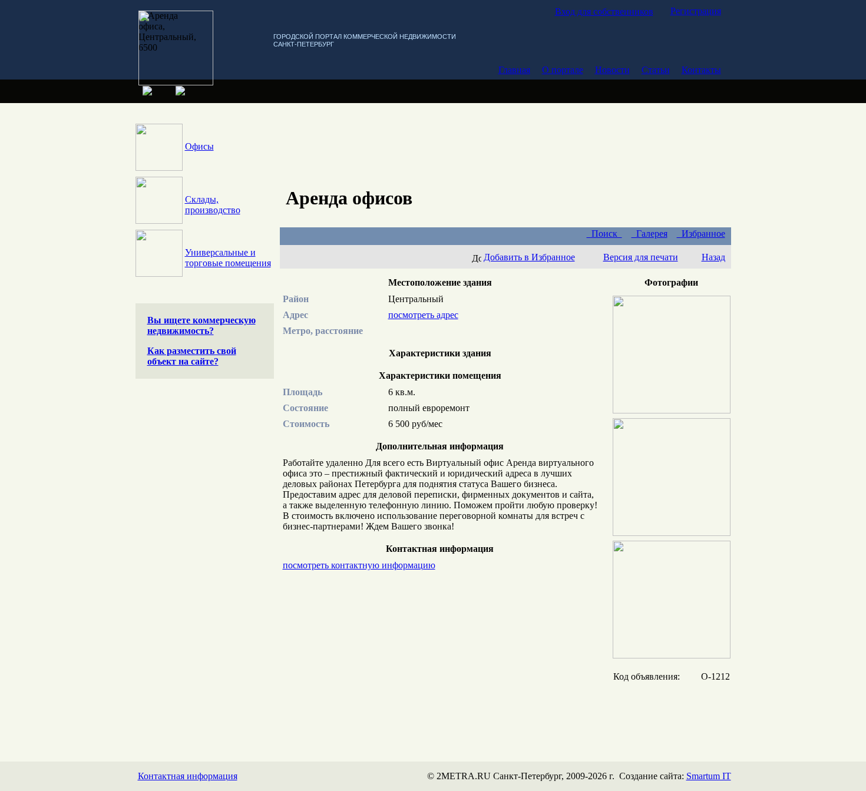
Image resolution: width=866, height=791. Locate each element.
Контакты (701, 70)
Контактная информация (187, 776)
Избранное (701, 234)
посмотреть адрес (423, 315)
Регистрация (695, 11)
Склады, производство (212, 204)
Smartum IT (708, 776)
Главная (514, 70)
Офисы (199, 146)
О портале (562, 70)
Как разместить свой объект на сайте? (191, 356)
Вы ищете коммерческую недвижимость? (201, 325)
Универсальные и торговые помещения (228, 257)
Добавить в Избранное (529, 257)
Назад (713, 257)
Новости (612, 70)
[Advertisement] (505, 149)
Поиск (604, 234)
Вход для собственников (604, 11)
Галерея (649, 234)
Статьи (656, 70)
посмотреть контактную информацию (359, 565)
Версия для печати (640, 257)
